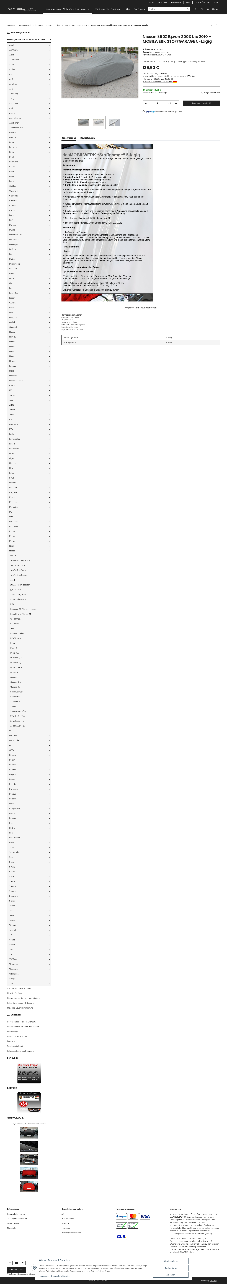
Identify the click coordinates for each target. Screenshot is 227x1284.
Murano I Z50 (16, 658)
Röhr (11, 833)
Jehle (11, 405)
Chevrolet (13, 196)
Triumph (12, 930)
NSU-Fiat (13, 736)
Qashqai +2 (15, 677)
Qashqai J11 (15, 687)
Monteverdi (14, 526)
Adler (11, 55)
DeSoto (12, 249)
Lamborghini (14, 439)
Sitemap (65, 1223)
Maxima (13, 643)
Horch (11, 347)
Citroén (12, 205)
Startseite (162, 2)
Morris (12, 541)
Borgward (13, 162)
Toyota (12, 920)
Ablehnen (170, 1275)
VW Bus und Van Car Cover (19, 988)
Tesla (11, 915)
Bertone (12, 137)
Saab (11, 847)
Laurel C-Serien (17, 633)
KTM (11, 429)
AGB (63, 1214)
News (188, 2)
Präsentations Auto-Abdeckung (20, 1003)
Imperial (12, 366)
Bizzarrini (13, 147)
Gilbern (12, 303)
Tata (11, 911)
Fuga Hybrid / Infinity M (20, 614)
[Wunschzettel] (201, 9)
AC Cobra (13, 50)
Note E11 (14, 672)
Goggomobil (14, 317)
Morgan (12, 536)
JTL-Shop (213, 1281)
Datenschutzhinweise (16, 1214)
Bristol (12, 167)
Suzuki (12, 901)
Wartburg (13, 969)
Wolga (12, 979)
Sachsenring (14, 852)
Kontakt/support (202, 2)
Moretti (12, 531)
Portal (151, 2)
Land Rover (14, 449)
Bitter (11, 142)
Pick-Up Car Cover (15, 993)
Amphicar (13, 84)
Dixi (10, 254)
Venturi (12, 940)
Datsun (12, 230)
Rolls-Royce (14, 838)
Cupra (12, 210)
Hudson (12, 351)
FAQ (216, 2)
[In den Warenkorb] (63, 32)
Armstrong (13, 94)
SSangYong (14, 886)
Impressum (66, 1228)
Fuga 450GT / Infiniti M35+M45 (23, 609)
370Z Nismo (15, 590)
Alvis (11, 74)
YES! (11, 984)
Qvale (11, 804)
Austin (12, 113)
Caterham (13, 191)
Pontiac (12, 794)
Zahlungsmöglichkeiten (17, 1219)
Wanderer (13, 964)
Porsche (12, 799)
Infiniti (11, 371)
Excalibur (13, 269)
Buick (11, 181)
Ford (11, 288)
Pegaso (12, 774)
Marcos (12, 483)
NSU (11, 731)
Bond (11, 157)
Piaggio (12, 784)
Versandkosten (13, 1223)
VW (11, 954)
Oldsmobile (14, 740)
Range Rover (14, 808)
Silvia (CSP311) (16, 692)
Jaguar (12, 395)
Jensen (12, 410)
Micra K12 (14, 648)
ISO (10, 390)
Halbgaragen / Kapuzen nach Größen (23, 998)
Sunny (13, 706)
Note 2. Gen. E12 (17, 667)
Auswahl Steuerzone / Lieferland (158, 81)
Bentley (12, 133)
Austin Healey (15, 118)
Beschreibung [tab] (68, 137)
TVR (11, 935)
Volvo (11, 949)
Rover (11, 842)
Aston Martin (14, 103)
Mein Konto (176, 2)
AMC (11, 79)
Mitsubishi (13, 522)
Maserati (13, 488)
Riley (11, 823)
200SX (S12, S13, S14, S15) (21, 560)
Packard (12, 755)
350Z (12, 580)
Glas (11, 312)
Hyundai (12, 361)
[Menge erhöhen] (176, 103)
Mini (11, 517)
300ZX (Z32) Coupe (18, 575)
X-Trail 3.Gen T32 (17, 726)
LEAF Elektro (15, 638)
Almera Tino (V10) (18, 599)
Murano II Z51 (16, 663)
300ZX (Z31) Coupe (18, 570)
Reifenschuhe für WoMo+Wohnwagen (23, 1027)
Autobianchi (14, 123)
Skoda (12, 872)
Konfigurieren (171, 1268)
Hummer (13, 356)
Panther (12, 770)
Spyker (12, 881)
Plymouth (13, 789)
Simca (12, 867)
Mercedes (13, 507)
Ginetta (12, 308)
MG (10, 512)
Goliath (12, 322)
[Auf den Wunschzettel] (133, 39)
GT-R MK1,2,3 (15, 619)
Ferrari (12, 278)
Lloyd (11, 468)
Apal (11, 89)
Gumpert (13, 327)
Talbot (12, 906)
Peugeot (13, 779)
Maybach (13, 492)
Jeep (11, 400)
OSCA (11, 750)
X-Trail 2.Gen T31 (17, 721)
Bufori (11, 171)
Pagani (12, 760)
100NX (13, 556)
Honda (12, 342)
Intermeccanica (16, 381)
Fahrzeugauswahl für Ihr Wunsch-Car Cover (26, 39)
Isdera (12, 385)
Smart (12, 877)
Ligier (11, 458)
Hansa (12, 332)
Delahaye (13, 244)
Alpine (12, 69)
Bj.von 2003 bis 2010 (160, 52)
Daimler (12, 225)
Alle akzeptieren (171, 1261)
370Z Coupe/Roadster (20, 585)
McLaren (13, 502)
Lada (11, 434)
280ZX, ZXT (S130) (18, 565)
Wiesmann (14, 974)
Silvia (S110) (15, 701)
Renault (12, 818)
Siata (11, 862)
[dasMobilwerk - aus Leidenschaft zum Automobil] (22, 9)
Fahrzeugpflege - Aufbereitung (20, 1051)
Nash (11, 546)
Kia (10, 419)
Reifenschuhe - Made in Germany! (21, 1022)
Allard (11, 64)
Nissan (12, 551)
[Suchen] (188, 9)
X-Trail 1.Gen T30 (17, 716)
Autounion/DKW (16, 128)
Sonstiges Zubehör (15, 1046)
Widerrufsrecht (67, 1219)
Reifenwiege (12, 1031)
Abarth (12, 45)
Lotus (11, 478)
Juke (12, 629)
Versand (163, 73)
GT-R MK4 (14, 624)
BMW (11, 152)
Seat (11, 857)
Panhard (13, 765)
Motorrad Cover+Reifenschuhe (20, 1008)
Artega (12, 99)
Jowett (12, 415)
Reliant (12, 813)
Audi (11, 108)
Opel (11, 745)
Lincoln (12, 463)
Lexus (11, 453)
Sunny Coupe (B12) (18, 711)
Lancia (12, 444)
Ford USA (13, 293)
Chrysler (13, 201)
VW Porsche (14, 959)
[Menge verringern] (146, 103)
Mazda (12, 497)
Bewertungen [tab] (87, 137)
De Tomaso (14, 240)
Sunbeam (13, 896)
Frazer (12, 298)
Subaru (12, 891)
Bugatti (12, 176)
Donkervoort (14, 264)
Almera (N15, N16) (18, 595)
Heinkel (12, 337)
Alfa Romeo (14, 60)
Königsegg (14, 424)
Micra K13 (14, 653)
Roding (12, 828)
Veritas (12, 945)
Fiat (10, 283)
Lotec (11, 473)
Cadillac (12, 186)
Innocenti (13, 376)
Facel (11, 274)
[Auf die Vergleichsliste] (126, 39)
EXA (12, 604)
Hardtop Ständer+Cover (17, 1036)
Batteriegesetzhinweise (71, 1233)
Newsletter (12, 1228)
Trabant (12, 925)
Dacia (11, 215)
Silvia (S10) (15, 697)
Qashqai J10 (15, 682)
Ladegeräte (12, 1041)
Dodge (12, 259)
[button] (195, 9)
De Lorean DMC (16, 235)
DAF (11, 220)
